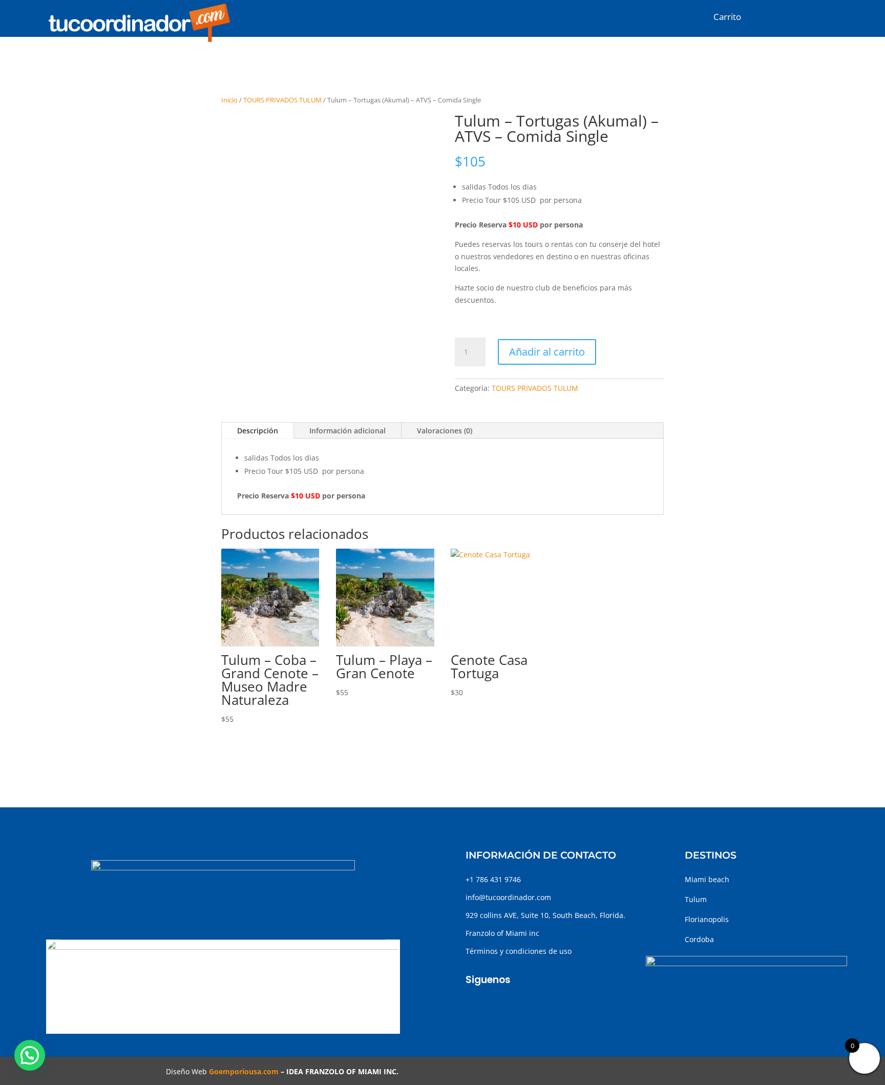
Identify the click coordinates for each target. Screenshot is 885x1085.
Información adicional (347, 430)
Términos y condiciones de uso (519, 951)
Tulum (696, 899)
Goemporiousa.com (244, 1071)
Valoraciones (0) (444, 430)
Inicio (229, 100)
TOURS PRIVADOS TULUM (282, 100)
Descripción (257, 430)
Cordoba (699, 939)
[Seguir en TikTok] (515, 1005)
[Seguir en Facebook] (474, 1005)
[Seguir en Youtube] (535, 1005)
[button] (29, 1055)
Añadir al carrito (547, 352)
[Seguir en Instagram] (494, 1005)
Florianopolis (707, 919)
